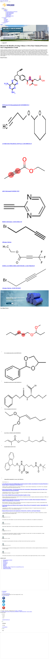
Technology (6, 9)
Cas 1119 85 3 (5, 563)
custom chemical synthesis (6, 611)
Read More (4, 106)
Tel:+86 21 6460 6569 (5, 595)
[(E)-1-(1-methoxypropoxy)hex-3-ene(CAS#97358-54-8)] (25, 351)
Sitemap (16, 610)
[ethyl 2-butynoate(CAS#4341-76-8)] (24, 189)
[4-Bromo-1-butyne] (24, 240)
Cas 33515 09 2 (5, 562)
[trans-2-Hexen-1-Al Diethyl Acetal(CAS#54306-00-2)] (25, 431)
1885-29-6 (4, 565)
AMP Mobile (20, 610)
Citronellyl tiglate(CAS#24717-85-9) (10, 446)
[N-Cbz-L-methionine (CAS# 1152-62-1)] (25, 407)
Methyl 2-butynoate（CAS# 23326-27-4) (12, 221)
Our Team (5, 20)
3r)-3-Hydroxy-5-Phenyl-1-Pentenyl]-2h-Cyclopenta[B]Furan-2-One (13, 566)
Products (5, 10)
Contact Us (4, 22)
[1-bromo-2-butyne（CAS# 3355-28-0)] (24, 286)
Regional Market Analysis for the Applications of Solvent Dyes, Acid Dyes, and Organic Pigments (21, 510)
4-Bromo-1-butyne (6, 242)
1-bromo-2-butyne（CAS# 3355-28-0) (11, 288)
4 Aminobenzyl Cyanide (6, 567)
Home (3, 8)
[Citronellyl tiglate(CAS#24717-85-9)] (25, 445)
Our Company (4, 17)
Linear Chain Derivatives (10, 12)
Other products (8, 16)
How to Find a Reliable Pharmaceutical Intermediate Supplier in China (16, 495)
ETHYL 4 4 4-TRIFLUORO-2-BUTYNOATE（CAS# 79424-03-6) (18, 265)
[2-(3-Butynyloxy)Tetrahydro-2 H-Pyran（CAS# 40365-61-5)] (24, 142)
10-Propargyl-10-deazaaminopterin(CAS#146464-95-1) (15, 105)
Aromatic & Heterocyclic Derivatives (11, 11)
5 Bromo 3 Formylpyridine (7, 568)
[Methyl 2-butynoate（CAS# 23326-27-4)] (24, 220)
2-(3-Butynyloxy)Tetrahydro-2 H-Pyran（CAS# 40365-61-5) (17, 143)
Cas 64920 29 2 (5, 560)
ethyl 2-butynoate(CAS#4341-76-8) (10, 191)
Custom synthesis (29, 611)
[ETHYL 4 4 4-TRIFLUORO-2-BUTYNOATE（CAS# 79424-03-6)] (24, 264)
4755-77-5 (4, 561)
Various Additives (8, 14)
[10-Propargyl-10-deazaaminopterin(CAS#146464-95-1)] (24, 103)
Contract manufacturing (22, 611)
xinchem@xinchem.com (6, 593)
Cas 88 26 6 (5, 564)
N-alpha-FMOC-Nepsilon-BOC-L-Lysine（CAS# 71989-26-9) (13, 479)
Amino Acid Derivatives (9, 13)
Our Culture (6, 19)
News (5, 18)
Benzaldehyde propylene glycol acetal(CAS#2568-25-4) (12, 382)
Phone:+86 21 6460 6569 (4, 0)
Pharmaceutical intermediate (14, 611)
